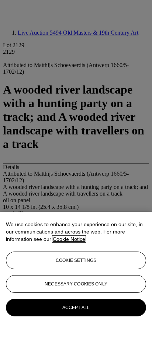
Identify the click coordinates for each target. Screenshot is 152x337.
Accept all (76, 307)
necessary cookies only (76, 284)
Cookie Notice (69, 239)
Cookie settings (76, 260)
